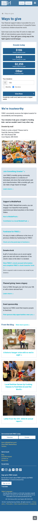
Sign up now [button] (6, 483)
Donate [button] (27, 437)
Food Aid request (6, 456)
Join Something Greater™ (13, 171)
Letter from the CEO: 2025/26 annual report (18, 420)
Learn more (7, 189)
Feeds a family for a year (19, 58)
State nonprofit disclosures (21, 504)
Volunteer (28, 3)
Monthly (8, 87)
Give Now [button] (19, 94)
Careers (3, 446)
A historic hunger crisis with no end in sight (18, 353)
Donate (22, 3)
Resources (4, 460)
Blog (2, 454)
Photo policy (9, 504)
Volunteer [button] (10, 437)
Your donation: (7, 79)
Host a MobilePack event (9, 442)
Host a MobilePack (10, 217)
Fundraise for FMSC (11, 232)
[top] (35, 518)
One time (18, 87)
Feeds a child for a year (19, 51)
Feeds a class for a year (19, 65)
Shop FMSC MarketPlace (9, 444)
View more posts (22, 325)
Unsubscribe (33, 504)
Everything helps (19, 71)
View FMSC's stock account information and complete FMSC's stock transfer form (18, 264)
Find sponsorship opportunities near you (18, 315)
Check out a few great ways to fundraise (16, 242)
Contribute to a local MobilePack (15, 221)
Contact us (4, 458)
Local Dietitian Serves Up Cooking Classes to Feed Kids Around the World (18, 386)
